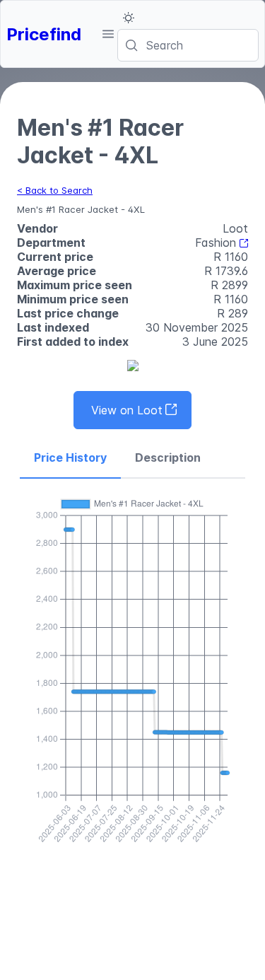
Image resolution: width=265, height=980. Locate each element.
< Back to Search (55, 190)
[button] (107, 34)
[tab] (70, 458)
